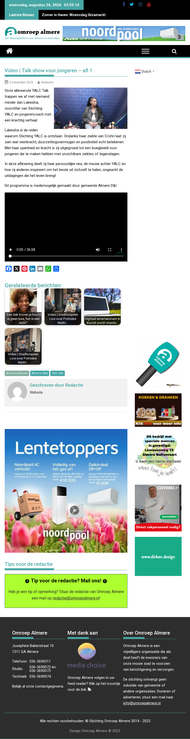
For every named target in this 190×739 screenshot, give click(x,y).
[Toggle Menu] (145, 51)
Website (36, 392)
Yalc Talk (57, 373)
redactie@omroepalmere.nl (76, 598)
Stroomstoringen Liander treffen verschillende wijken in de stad (94, 15)
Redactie (47, 82)
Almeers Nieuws (17, 373)
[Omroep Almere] (9, 50)
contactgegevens (49, 686)
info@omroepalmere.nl (142, 703)
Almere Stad (40, 373)
